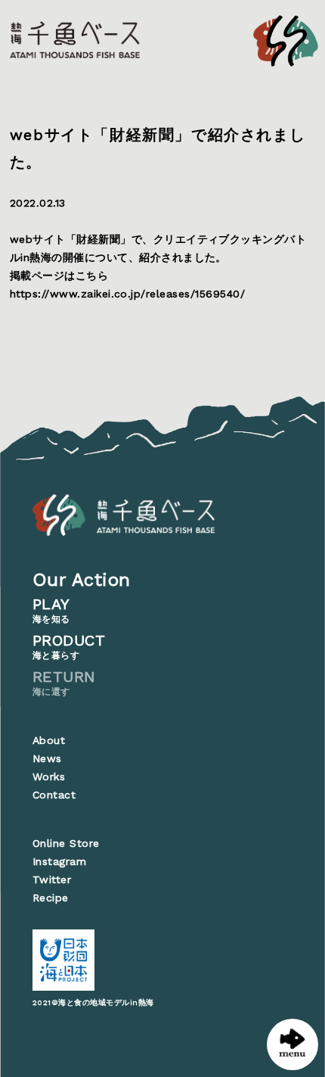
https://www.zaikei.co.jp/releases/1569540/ (127, 294)
